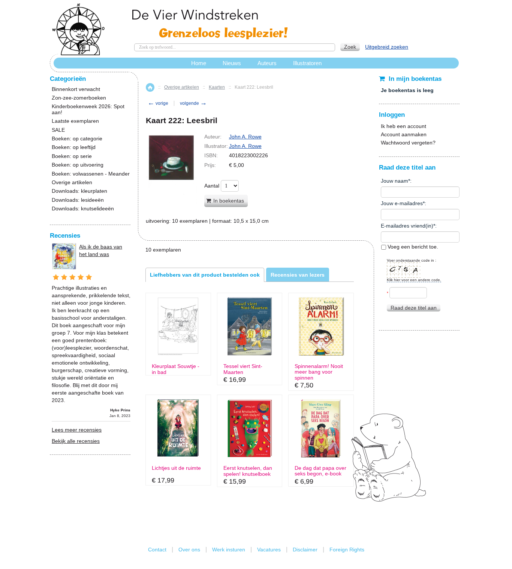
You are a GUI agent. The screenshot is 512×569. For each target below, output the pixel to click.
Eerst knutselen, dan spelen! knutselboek (247, 471)
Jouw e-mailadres (402, 203)
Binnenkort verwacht (76, 89)
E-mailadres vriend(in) (407, 226)
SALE (58, 130)
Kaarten (217, 87)
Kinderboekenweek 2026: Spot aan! (88, 109)
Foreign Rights (346, 550)
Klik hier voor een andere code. (414, 280)
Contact (157, 550)
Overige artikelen (181, 87)
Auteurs (267, 63)
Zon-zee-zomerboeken (79, 98)
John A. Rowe (245, 137)
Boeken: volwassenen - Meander (91, 174)
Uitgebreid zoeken (386, 47)
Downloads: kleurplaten (79, 191)
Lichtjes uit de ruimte (176, 468)
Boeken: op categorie (77, 139)
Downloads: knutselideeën (83, 209)
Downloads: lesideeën (78, 200)
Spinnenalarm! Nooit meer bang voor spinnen (319, 372)
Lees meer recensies (77, 430)
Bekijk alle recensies (76, 441)
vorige (158, 103)
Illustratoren (307, 63)
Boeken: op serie (72, 156)
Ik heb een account (403, 126)
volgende (193, 103)
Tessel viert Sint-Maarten (242, 369)
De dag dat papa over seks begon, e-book (320, 471)
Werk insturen (228, 550)
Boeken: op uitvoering (77, 165)
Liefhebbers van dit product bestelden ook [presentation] (205, 275)
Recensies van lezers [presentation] (298, 275)
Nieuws (232, 63)
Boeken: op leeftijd (74, 147)
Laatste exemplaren (75, 121)
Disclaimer (305, 550)
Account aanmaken (404, 134)
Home (150, 87)
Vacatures (269, 550)
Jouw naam (394, 181)
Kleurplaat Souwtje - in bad (175, 369)
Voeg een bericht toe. (412, 247)
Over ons (189, 550)
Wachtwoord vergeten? (408, 143)
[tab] (204, 275)
